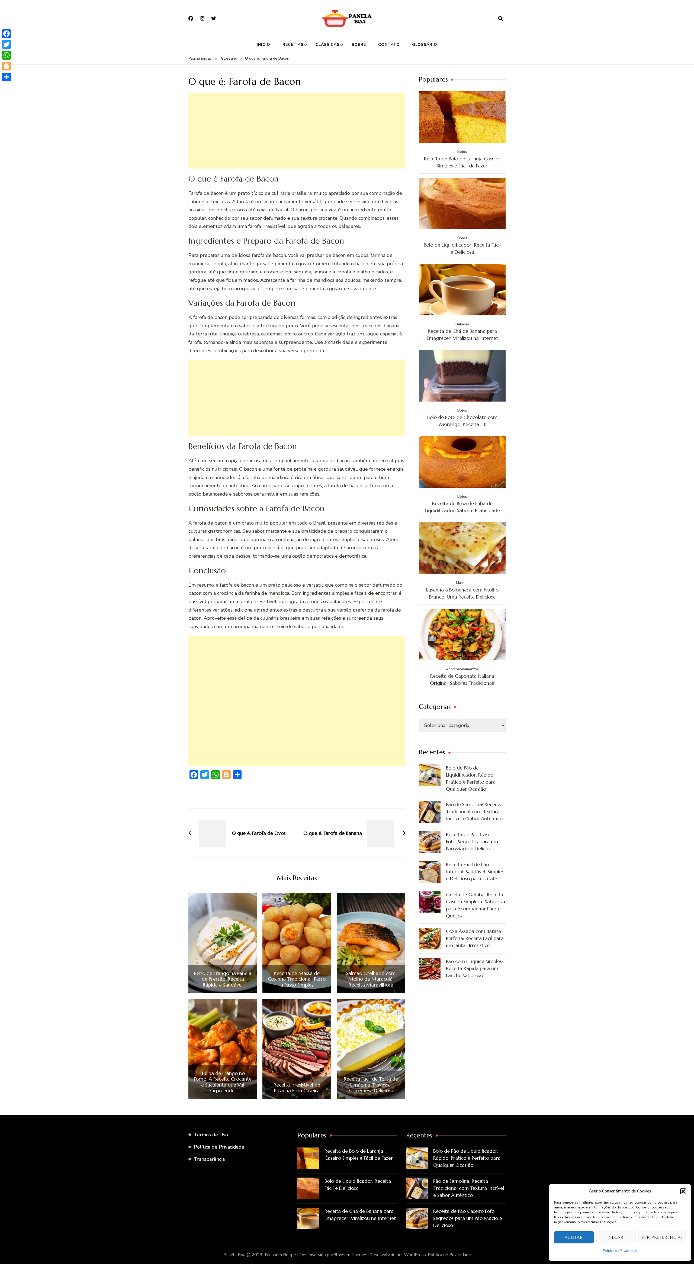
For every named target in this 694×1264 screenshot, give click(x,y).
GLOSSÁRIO (424, 44)
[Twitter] (6, 44)
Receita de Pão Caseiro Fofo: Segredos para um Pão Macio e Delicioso (472, 841)
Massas (462, 582)
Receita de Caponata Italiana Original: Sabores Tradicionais (462, 679)
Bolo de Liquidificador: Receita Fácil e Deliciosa (462, 248)
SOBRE (359, 44)
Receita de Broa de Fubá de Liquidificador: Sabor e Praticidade (462, 506)
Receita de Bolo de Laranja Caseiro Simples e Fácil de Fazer (462, 162)
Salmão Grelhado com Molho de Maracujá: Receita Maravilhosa (371, 979)
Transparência (209, 1159)
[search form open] (500, 18)
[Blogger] (6, 66)
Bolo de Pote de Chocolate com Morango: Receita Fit (462, 420)
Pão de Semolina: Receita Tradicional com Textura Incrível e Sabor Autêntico (474, 811)
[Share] (6, 77)
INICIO (263, 44)
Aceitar (574, 1237)
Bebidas (462, 324)
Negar (616, 1237)
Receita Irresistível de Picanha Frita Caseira (297, 1088)
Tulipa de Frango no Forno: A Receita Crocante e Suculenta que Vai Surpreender (223, 1082)
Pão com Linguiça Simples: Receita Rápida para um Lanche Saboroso (474, 968)
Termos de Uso (211, 1135)
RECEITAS (292, 44)
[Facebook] (6, 33)
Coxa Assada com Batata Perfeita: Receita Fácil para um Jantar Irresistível (475, 938)
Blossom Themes (350, 1255)
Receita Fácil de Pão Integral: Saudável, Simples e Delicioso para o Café (475, 871)
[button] (683, 1191)
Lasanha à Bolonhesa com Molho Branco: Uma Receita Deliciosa (462, 593)
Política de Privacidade (620, 1251)
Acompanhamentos (462, 669)
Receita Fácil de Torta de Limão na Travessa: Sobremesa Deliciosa (371, 1085)
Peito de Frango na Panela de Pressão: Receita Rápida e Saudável (222, 979)
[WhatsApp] (6, 55)
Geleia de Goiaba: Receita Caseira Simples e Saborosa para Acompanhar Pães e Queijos (475, 905)
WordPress (415, 1255)
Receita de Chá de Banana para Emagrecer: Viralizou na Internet (462, 334)
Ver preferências (662, 1237)
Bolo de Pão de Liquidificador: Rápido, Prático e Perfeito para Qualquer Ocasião (471, 778)
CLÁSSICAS (327, 44)
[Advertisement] (296, 131)
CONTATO (389, 44)
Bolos (462, 151)
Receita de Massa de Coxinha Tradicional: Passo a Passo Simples (297, 979)
